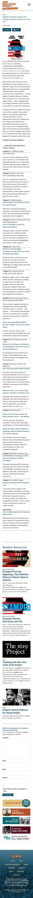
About (12, 861)
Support (11, 868)
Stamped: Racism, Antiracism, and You (12, 620)
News (4, 15)
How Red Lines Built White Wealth (16, 369)
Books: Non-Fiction (8, 569)
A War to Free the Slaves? (13, 273)
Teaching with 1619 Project (14, 663)
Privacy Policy (16, 892)
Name (5, 760)
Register (20, 871)
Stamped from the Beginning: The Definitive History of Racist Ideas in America (15, 575)
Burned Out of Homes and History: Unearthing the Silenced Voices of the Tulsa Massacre (16, 346)
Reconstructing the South (13, 300)
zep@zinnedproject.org (19, 885)
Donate (22, 868)
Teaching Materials (12, 864)
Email (5, 769)
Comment (6, 738)
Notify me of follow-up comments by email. (15, 790)
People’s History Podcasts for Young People (15, 711)
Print (17, 29)
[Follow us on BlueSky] (16, 856)
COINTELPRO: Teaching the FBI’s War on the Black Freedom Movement (15, 458)
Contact (16, 875)
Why (21, 861)
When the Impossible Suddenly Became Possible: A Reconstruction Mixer (16, 324)
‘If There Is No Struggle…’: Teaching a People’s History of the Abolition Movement (16, 251)
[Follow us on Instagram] (19, 856)
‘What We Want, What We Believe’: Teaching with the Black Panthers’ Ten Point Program (16, 431)
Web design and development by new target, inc (16, 889)
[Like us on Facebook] (13, 856)
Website (5, 777)
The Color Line (9, 154)
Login (11, 871)
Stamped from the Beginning (12, 78)
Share (7, 29)
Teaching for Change (21, 882)
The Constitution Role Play (13, 176)
